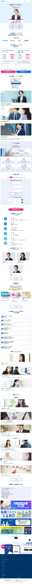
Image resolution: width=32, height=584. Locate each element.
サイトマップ (2, 568)
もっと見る (16, 278)
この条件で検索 (16, 193)
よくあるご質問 (3, 566)
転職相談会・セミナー (3, 561)
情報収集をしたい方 (23, 71)
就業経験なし (19, 27)
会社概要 (2, 570)
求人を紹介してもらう (16, 209)
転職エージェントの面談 (4, 559)
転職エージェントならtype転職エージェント (4, 1)
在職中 (12, 24)
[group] (6, 297)
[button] (2, 298)
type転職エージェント (18, 580)
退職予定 (12, 27)
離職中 (19, 24)
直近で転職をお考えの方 (8, 71)
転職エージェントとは (3, 557)
